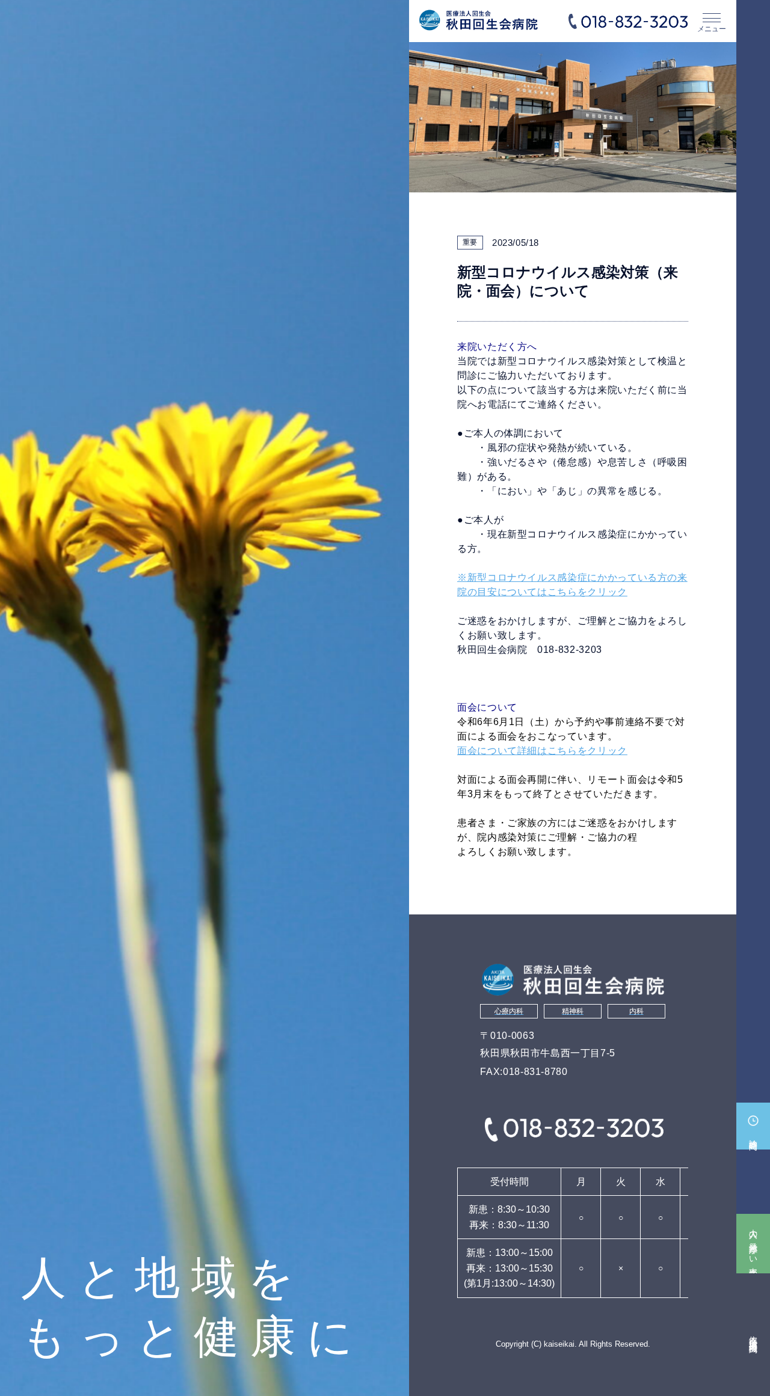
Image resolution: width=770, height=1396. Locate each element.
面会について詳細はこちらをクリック (542, 750)
